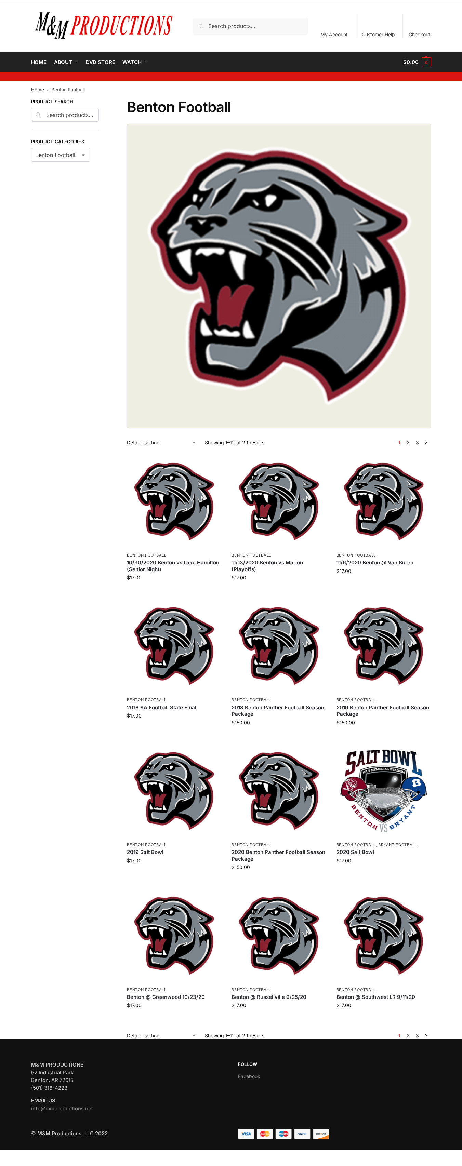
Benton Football (147, 555)
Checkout (419, 34)
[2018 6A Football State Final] (174, 646)
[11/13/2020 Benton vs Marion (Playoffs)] (279, 501)
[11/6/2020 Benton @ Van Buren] (383, 501)
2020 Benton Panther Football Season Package (278, 855)
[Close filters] (101, 102)
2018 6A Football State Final (161, 707)
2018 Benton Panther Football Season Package (278, 711)
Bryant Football (397, 844)
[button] (417, 62)
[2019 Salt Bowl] (174, 791)
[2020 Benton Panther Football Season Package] (279, 791)
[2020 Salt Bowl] (383, 791)
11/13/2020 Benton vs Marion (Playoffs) (267, 566)
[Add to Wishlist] (213, 463)
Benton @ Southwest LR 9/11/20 (375, 997)
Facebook (249, 1076)
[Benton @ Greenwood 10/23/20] (174, 935)
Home (37, 89)
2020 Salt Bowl (355, 852)
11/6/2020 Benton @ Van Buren (374, 562)
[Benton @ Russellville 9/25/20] (279, 935)
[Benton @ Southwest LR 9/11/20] (383, 935)
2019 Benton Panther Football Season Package (382, 711)
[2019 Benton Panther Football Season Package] (383, 646)
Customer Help (378, 34)
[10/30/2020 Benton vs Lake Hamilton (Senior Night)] (174, 501)
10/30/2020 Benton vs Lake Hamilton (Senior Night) (173, 566)
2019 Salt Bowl (145, 852)
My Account (334, 34)
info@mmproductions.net (62, 1108)
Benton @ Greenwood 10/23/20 (166, 997)
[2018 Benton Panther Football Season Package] (279, 646)
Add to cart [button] (174, 592)
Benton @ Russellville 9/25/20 (269, 997)
